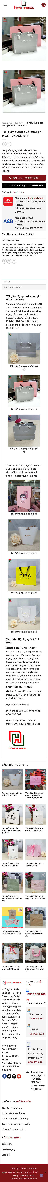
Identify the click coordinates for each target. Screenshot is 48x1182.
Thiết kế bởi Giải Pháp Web (24, 1178)
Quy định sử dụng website (24, 1168)
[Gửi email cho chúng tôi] (14, 1076)
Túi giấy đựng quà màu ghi (24, 255)
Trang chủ (7, 122)
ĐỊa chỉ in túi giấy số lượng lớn (30, 247)
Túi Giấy (19, 122)
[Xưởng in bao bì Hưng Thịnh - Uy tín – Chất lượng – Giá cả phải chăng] (24, 4)
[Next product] (4, 144)
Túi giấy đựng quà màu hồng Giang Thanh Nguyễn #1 (34, 795)
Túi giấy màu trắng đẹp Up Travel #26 (11, 864)
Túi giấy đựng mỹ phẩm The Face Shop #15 (12, 898)
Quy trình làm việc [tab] (13, 287)
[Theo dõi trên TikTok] (9, 1076)
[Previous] (4, 63)
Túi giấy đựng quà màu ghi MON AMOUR (23, 297)
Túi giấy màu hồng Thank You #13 (34, 864)
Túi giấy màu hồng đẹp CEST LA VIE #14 (35, 897)
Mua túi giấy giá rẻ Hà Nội (13, 250)
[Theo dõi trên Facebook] (4, 1076)
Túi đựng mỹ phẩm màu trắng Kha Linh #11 (34, 968)
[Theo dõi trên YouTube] (19, 1076)
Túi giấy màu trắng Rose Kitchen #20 (34, 829)
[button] (5, 4)
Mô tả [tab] (7, 282)
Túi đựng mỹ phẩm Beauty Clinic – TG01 (11, 932)
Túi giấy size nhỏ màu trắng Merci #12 (12, 794)
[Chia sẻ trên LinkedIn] (14, 261)
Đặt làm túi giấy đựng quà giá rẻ (21, 244)
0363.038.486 (36, 994)
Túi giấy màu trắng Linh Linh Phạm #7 (11, 967)
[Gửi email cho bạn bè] (9, 261)
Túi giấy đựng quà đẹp (15, 252)
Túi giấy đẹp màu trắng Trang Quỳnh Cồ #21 (11, 830)
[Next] (12, 63)
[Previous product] (9, 144)
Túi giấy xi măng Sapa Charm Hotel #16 (33, 933)
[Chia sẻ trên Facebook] (4, 261)
